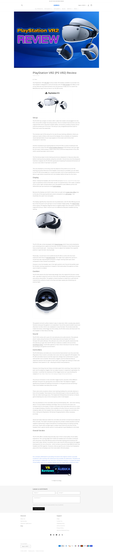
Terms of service (61, 525)
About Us (23, 518)
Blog (22, 525)
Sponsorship (24, 521)
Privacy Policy (60, 528)
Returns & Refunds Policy (63, 530)
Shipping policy (31, 550)
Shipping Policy (60, 523)
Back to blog (57, 480)
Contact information (40, 550)
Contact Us (59, 521)
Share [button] (35, 79)
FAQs (58, 518)
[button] (22, 5)
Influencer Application (26, 523)
